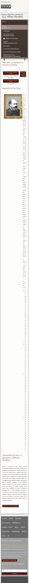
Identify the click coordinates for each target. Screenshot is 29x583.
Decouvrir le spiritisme (9, 560)
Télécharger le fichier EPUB (11, 81)
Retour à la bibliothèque (23, 74)
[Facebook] (2, 6)
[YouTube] (9, 6)
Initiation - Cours (7, 527)
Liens (3, 535)
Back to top (4, 578)
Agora (16, 527)
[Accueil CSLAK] (12, 16)
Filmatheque (16, 531)
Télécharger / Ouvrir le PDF (11, 73)
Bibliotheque (16, 523)
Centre (11, 518)
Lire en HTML (11, 83)
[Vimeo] (7, 6)
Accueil (4, 518)
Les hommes (6, 523)
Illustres (24, 531)
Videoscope (6, 531)
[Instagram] (4, 6)
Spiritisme (18, 518)
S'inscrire (15, 573)
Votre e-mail (5, 568)
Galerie (22, 527)
